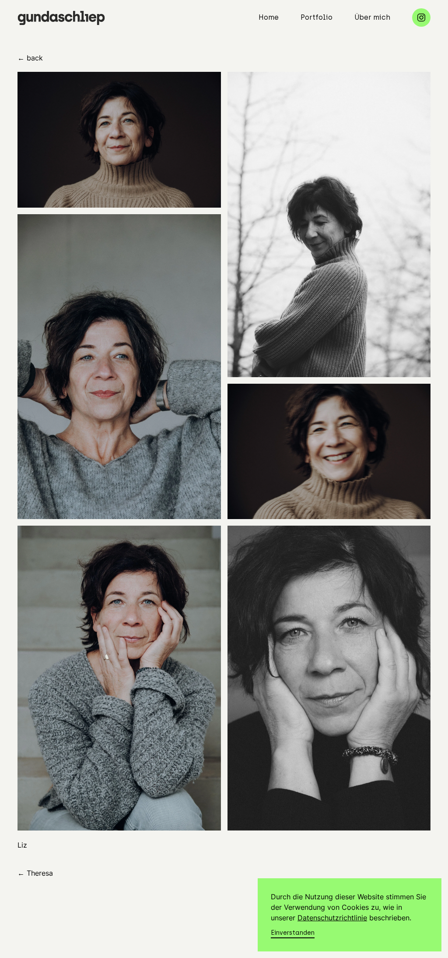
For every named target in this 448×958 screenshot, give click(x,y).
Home (269, 17)
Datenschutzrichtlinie (332, 917)
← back (30, 57)
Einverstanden (293, 933)
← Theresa (35, 873)
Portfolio (316, 17)
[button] (119, 140)
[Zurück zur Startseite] (61, 17)
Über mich (372, 17)
